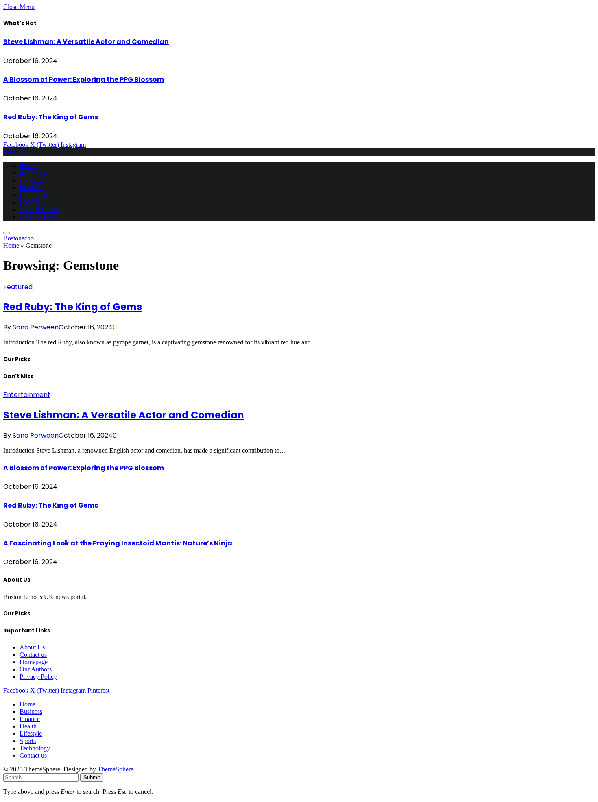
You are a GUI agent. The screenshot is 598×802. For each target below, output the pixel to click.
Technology (39, 210)
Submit (91, 777)
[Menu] (6, 233)
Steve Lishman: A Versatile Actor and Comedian (86, 41)
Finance (32, 181)
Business (33, 173)
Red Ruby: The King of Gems (50, 117)
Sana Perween (36, 327)
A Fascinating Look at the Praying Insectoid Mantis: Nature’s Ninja (117, 543)
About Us (32, 647)
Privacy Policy (38, 676)
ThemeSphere (115, 769)
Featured (18, 287)
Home (28, 166)
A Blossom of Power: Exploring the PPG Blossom (83, 79)
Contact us (37, 217)
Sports (30, 203)
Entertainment (26, 394)
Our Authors (36, 669)
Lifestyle (35, 195)
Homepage (34, 661)
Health (31, 188)
